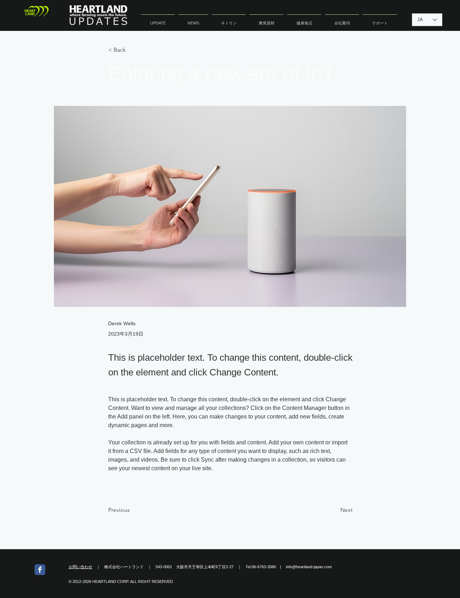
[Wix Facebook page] (39, 569)
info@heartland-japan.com (309, 567)
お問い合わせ (80, 567)
